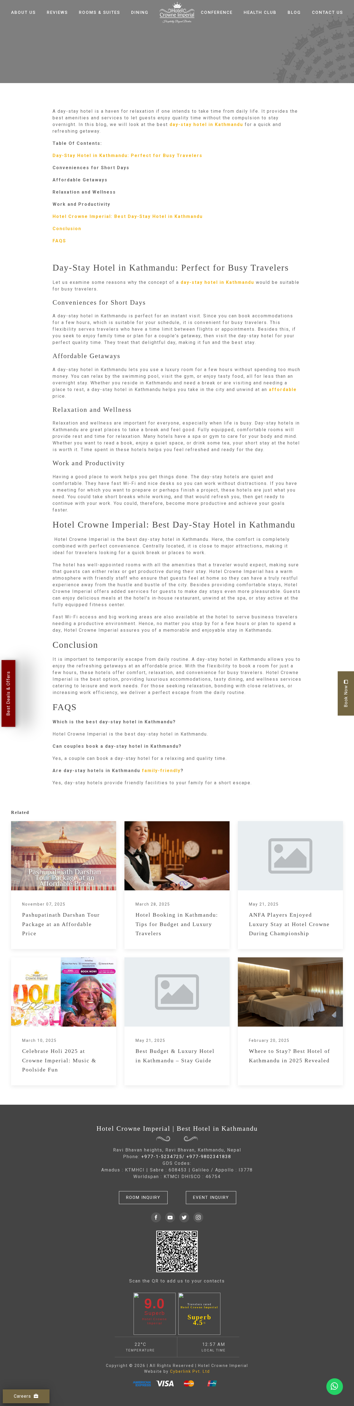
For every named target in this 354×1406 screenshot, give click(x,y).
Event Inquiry (211, 1197)
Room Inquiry (143, 1197)
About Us (23, 12)
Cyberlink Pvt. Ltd (190, 1371)
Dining (140, 12)
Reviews (57, 12)
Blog (294, 12)
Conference (217, 12)
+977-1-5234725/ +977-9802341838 (186, 1156)
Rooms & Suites (99, 12)
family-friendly (161, 770)
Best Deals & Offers (8, 693)
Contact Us (327, 12)
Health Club (260, 12)
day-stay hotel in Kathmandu (206, 124)
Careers (22, 1396)
